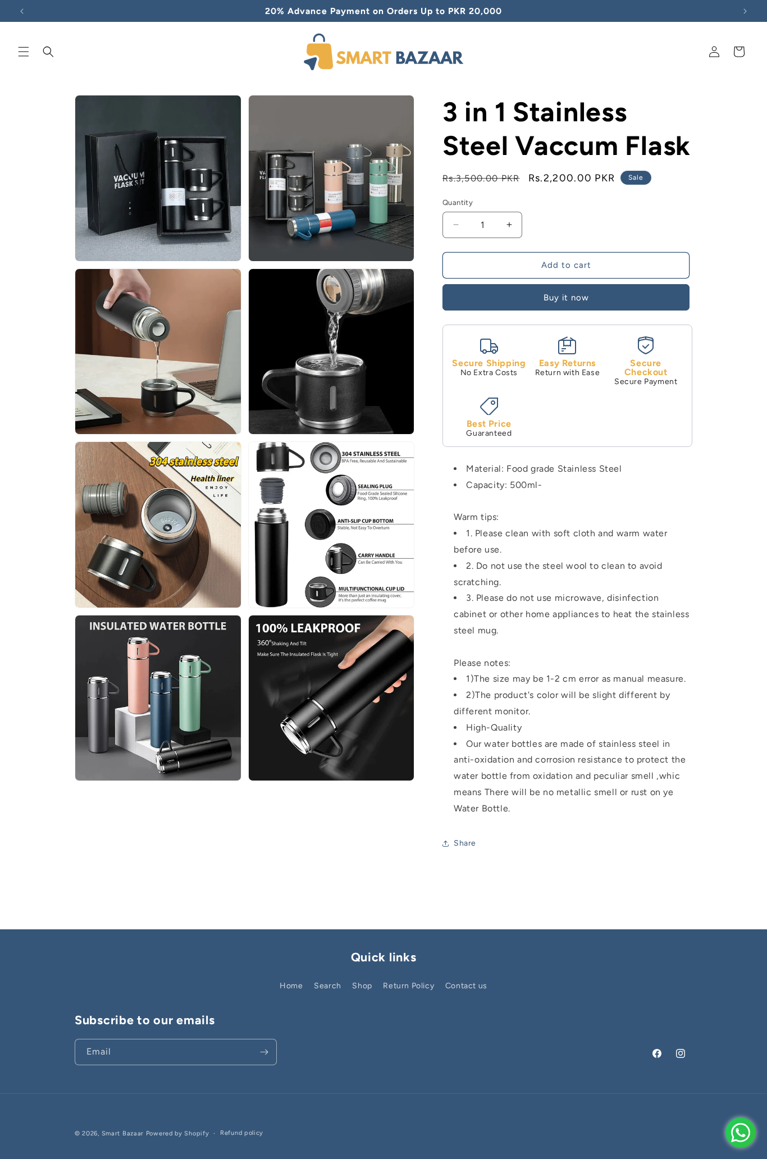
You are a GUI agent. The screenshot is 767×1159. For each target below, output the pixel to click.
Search (327, 986)
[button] (23, 51)
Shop (362, 986)
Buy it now (566, 298)
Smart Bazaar (123, 1133)
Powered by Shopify (177, 1133)
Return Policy (408, 986)
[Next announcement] (745, 11)
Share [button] (465, 843)
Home (291, 986)
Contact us (466, 986)
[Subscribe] (264, 1052)
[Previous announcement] (22, 11)
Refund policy (241, 1133)
